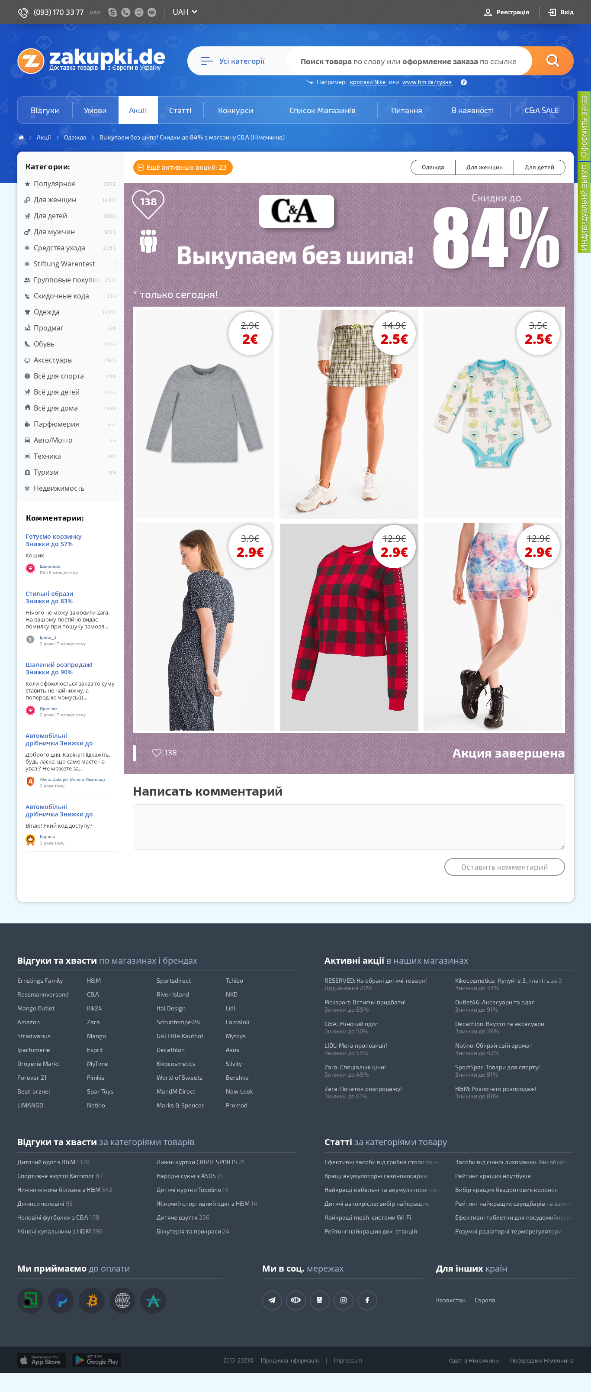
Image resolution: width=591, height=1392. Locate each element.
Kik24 (94, 1008)
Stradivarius (34, 1035)
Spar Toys (100, 1091)
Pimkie (96, 1077)
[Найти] (540, 60)
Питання (406, 110)
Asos (232, 1049)
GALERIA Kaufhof (180, 1035)
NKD (232, 994)
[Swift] (122, 1301)
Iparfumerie (33, 1049)
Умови (95, 110)
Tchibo (234, 980)
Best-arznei (33, 1091)
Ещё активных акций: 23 (186, 167)
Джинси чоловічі (45, 1203)
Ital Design (171, 1008)
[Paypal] (61, 1301)
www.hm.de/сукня (427, 81)
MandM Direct (176, 1091)
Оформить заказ (583, 126)
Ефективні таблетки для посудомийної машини (514, 1217)
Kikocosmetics (176, 1063)
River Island (173, 994)
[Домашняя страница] (21, 137)
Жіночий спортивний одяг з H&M (207, 1203)
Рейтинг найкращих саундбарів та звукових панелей (514, 1203)
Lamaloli (237, 1022)
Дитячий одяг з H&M (53, 1161)
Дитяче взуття (183, 1217)
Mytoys (236, 1035)
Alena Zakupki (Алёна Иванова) (72, 779)
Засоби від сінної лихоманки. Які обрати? (514, 1161)
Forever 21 (32, 1077)
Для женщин (484, 167)
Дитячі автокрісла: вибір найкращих (376, 1203)
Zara (93, 1022)
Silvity (234, 1063)
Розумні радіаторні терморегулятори (508, 1231)
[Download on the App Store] (41, 1360)
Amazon (28, 1022)
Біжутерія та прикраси (193, 1231)
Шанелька (50, 566)
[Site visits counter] (164, 1373)
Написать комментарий (208, 790)
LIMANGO (30, 1105)
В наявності (473, 110)
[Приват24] (30, 1301)
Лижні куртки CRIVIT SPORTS (201, 1161)
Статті (180, 110)
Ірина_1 (48, 637)
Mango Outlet (36, 1008)
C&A (93, 994)
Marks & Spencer (180, 1105)
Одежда (433, 167)
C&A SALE (542, 110)
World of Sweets (179, 1077)
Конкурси (236, 110)
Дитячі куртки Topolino (193, 1189)
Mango (96, 1035)
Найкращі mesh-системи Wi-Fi (367, 1217)
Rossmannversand (43, 994)
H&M (94, 980)
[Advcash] (153, 1301)
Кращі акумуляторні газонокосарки (375, 1175)
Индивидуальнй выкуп (583, 207)
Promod (236, 1105)
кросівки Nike (368, 81)
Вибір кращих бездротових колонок (506, 1189)
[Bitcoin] (92, 1301)
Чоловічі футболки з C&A (58, 1217)
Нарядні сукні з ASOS (190, 1175)
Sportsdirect (174, 980)
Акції (138, 110)
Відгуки (45, 110)
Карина (47, 836)
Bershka (237, 1077)
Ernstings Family (40, 980)
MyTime (97, 1063)
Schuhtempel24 (178, 1022)
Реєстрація (512, 12)
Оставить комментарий (504, 866)
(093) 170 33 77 (59, 11)
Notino (96, 1105)
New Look (239, 1091)
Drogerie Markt (38, 1063)
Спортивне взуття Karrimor (60, 1175)
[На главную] (95, 60)
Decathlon (171, 1049)
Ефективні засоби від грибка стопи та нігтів (383, 1161)
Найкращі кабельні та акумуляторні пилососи (383, 1189)
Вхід (566, 12)
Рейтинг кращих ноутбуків (493, 1175)
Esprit (95, 1049)
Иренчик (48, 708)
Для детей (539, 167)
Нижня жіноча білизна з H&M (64, 1189)
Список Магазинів (322, 110)
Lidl (230, 1008)
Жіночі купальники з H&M (60, 1231)
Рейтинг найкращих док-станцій (370, 1231)
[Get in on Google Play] (96, 1360)
